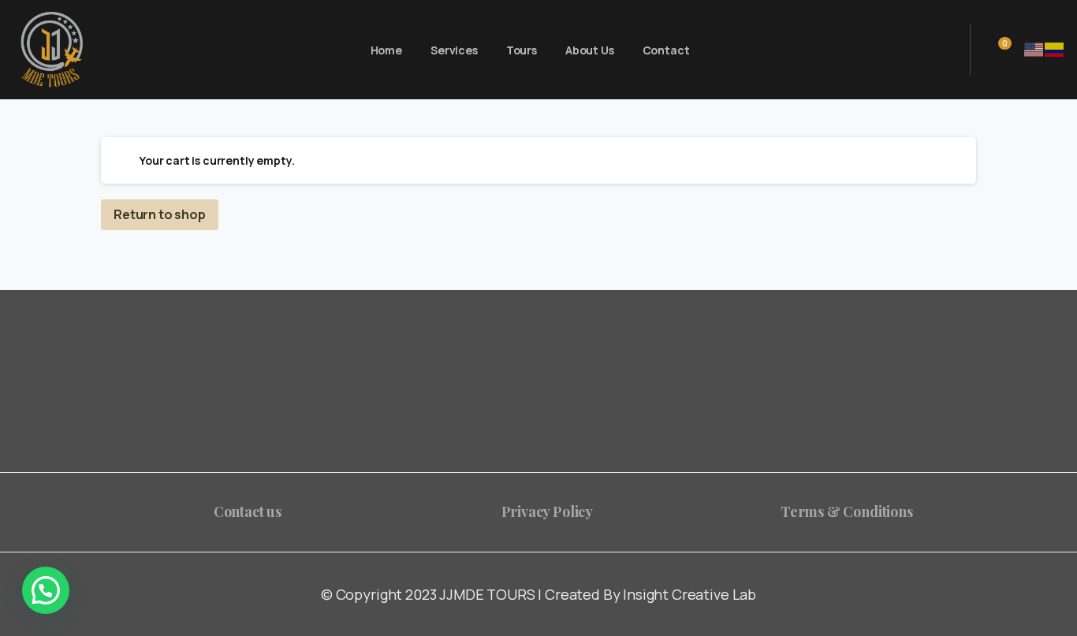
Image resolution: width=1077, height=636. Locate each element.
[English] (1034, 48)
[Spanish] (1055, 48)
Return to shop (160, 214)
